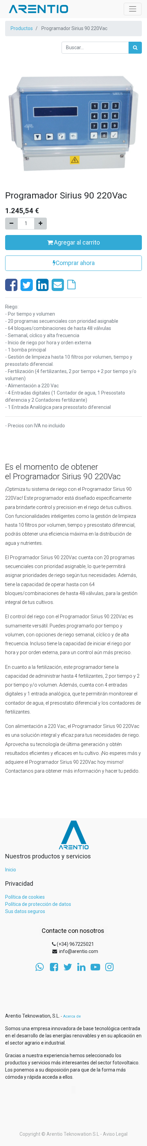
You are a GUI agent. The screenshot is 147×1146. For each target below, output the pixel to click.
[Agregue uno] (40, 224)
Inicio (10, 869)
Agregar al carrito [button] (76, 242)
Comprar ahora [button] (75, 263)
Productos (22, 28)
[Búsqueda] (135, 48)
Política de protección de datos (38, 904)
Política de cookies (25, 897)
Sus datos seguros (25, 911)
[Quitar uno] (11, 224)
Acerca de (72, 1016)
